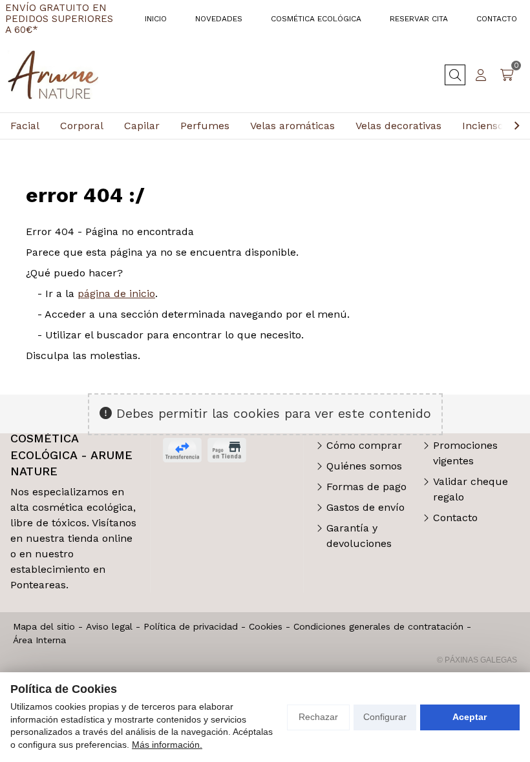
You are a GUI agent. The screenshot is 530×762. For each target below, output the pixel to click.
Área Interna (39, 640)
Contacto (455, 517)
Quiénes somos (364, 466)
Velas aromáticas (292, 125)
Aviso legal (109, 626)
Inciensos (485, 125)
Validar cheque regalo (470, 489)
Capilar (142, 125)
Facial (24, 125)
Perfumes (204, 125)
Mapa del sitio (44, 626)
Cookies (265, 626)
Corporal (81, 125)
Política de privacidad (190, 626)
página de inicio (116, 293)
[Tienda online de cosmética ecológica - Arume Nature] (53, 74)
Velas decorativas (398, 125)
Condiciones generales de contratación (378, 626)
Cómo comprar (364, 445)
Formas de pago (366, 486)
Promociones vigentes (465, 453)
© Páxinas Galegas (477, 659)
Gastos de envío (365, 507)
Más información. (167, 744)
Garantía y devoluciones (359, 536)
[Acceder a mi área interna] (481, 75)
